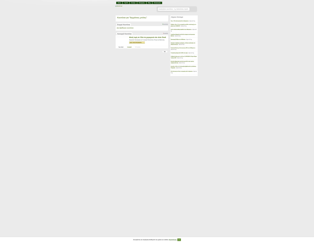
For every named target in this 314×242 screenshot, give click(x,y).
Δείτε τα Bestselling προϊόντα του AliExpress (181, 29)
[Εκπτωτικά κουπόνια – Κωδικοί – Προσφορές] (131, 6)
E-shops (133, 2)
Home (119, 2)
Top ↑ (165, 51)
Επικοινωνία (157, 2)
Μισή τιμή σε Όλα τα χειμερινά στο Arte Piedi (147, 37)
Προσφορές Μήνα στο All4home (178, 39)
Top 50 (126, 2)
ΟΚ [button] (179, 239)
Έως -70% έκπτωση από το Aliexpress (180, 21)
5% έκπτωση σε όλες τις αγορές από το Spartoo (182, 71)
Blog (149, 2)
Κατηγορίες (142, 2)
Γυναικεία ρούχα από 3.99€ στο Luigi (179, 52)
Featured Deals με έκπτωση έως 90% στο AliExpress (183, 47)
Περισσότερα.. (173, 239)
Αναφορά (129, 47)
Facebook (196, 2)
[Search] (192, 9)
